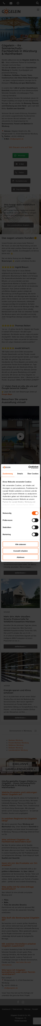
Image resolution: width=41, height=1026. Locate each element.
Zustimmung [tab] (8, 474)
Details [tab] (20, 474)
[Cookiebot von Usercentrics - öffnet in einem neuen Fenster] (28, 467)
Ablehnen (20, 557)
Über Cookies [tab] (32, 474)
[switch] (35, 520)
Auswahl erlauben (20, 551)
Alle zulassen (20, 544)
